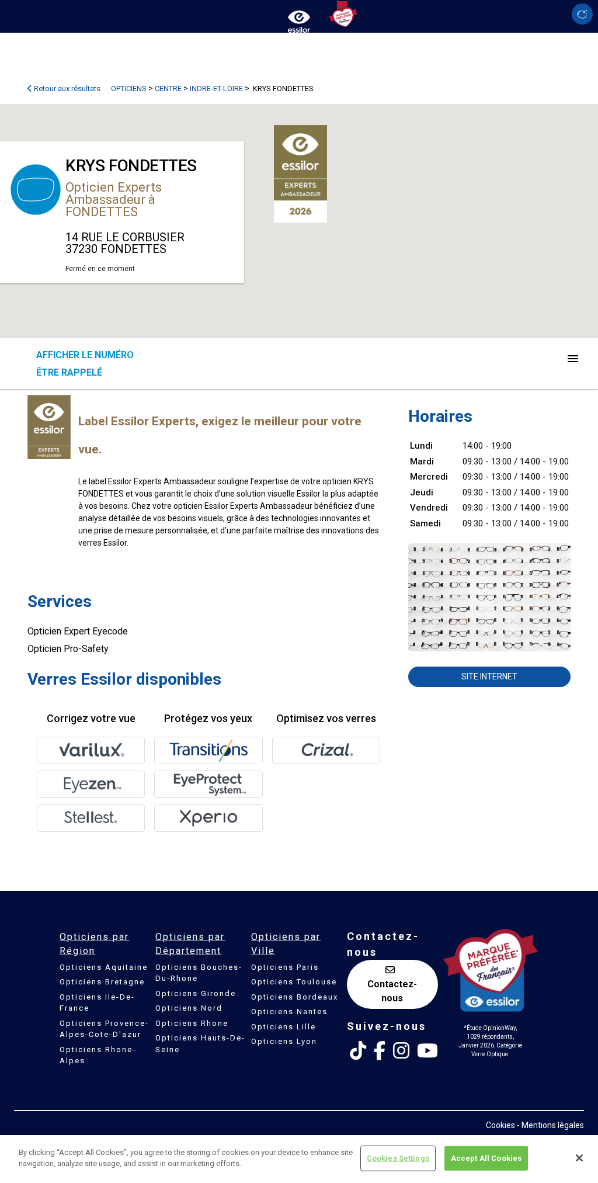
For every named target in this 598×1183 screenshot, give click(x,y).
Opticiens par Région (94, 943)
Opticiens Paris (285, 967)
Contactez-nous (392, 991)
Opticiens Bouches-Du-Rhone (198, 973)
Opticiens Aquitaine (104, 967)
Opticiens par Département (190, 943)
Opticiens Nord (188, 1008)
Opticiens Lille (283, 1026)
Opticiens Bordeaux (294, 997)
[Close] (579, 1158)
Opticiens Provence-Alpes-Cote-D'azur (104, 1029)
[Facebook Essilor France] (379, 1051)
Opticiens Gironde (195, 993)
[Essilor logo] (299, 19)
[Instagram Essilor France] (401, 1051)
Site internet (489, 676)
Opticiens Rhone (191, 1023)
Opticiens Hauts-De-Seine (200, 1043)
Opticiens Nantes (289, 1011)
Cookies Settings (398, 1158)
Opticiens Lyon (284, 1041)
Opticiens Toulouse (294, 981)
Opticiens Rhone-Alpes (98, 1055)
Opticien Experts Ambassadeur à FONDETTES (113, 199)
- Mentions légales (550, 1125)
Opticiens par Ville (286, 943)
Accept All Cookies (486, 1158)
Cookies (500, 1125)
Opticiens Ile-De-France (97, 1003)
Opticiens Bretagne (102, 981)
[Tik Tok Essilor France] (358, 1051)
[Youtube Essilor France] (427, 1051)
